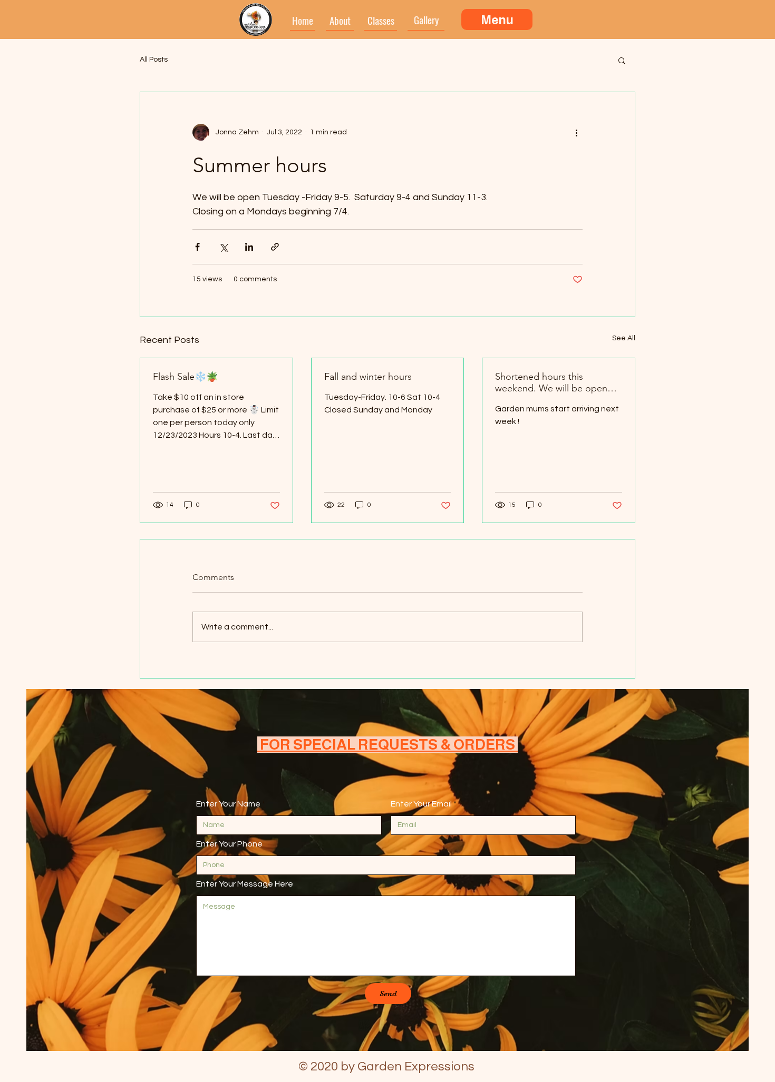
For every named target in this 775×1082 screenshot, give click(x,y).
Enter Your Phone (229, 844)
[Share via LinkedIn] (249, 247)
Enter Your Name (228, 804)
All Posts (154, 59)
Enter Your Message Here (244, 884)
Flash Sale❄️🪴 (185, 376)
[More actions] (576, 132)
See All (623, 338)
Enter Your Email (421, 804)
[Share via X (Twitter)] (223, 247)
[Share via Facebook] (197, 247)
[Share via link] (275, 247)
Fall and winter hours (368, 376)
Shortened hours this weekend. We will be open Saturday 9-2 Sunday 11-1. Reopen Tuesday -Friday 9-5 (553, 382)
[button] (622, 60)
